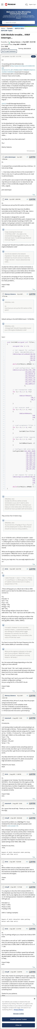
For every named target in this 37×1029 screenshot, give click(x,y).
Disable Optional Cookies (18, 1019)
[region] (18, 1012)
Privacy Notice (18, 1010)
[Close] (34, 999)
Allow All (18, 1025)
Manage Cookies (18, 1013)
